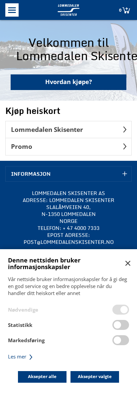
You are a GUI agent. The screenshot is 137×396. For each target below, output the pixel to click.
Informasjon (31, 174)
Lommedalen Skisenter (47, 129)
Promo (21, 146)
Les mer (18, 356)
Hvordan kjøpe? (68, 82)
